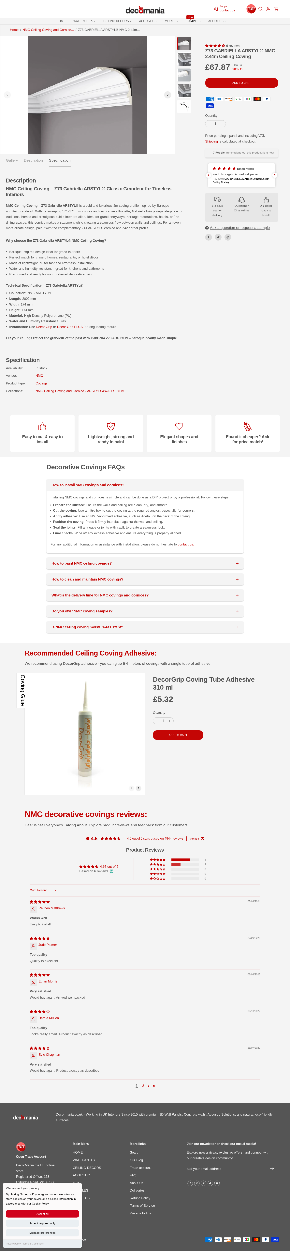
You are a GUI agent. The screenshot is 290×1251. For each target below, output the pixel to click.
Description (33, 160)
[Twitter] (218, 237)
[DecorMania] (145, 9)
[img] (40, 902)
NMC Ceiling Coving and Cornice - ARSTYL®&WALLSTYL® (80, 391)
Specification (60, 160)
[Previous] (7, 94)
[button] (215, 46)
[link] (37, 1147)
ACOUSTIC (147, 21)
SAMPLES (193, 20)
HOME (60, 21)
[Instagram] (197, 1183)
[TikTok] (210, 1183)
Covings (42, 383)
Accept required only (42, 1223)
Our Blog (136, 1160)
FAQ (133, 1175)
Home (14, 30)
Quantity (211, 116)
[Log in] (268, 8)
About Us (136, 1183)
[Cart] (276, 8)
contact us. (186, 544)
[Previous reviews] (208, 175)
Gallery (12, 160)
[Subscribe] (272, 1169)
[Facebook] (208, 237)
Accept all (42, 1213)
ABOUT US (216, 21)
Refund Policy (140, 1198)
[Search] (260, 8)
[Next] (167, 94)
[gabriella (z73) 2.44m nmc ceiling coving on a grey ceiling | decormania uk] (87, 95)
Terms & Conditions (33, 1243)
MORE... (171, 21)
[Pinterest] (228, 237)
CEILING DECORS (116, 21)
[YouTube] (217, 1183)
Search (135, 1152)
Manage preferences (42, 1232)
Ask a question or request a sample (240, 228)
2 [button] (143, 1086)
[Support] (226, 9)
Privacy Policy (140, 1213)
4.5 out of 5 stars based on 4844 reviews (155, 838)
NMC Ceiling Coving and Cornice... (48, 30)
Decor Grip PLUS (70, 327)
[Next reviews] (274, 175)
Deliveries (137, 1190)
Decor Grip (44, 327)
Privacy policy (13, 1243)
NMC (39, 376)
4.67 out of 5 (109, 867)
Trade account (140, 1168)
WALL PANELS (83, 21)
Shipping (211, 141)
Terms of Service (142, 1205)
